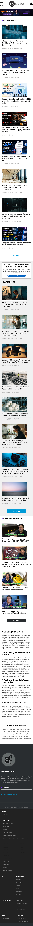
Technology (19, 876)
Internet (23, 844)
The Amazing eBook (8, 832)
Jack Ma (5, 853)
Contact (5, 814)
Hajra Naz (5, 77)
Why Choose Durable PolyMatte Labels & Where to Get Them (15, 415)
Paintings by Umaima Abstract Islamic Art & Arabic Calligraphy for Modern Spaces (16, 564)
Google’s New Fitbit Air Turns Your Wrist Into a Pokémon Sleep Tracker (15, 72)
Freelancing (6, 820)
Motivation (6, 844)
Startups (19, 900)
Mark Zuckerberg (8, 859)
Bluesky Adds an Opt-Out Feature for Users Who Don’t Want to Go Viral (16, 158)
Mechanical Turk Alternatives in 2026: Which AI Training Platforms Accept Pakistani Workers (15, 471)
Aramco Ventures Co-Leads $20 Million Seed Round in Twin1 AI (15, 499)
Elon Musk (6, 850)
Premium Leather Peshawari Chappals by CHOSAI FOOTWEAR (15, 540)
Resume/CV (6, 829)
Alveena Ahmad (7, 192)
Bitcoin (23, 850)
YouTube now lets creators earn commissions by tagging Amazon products (16, 130)
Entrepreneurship (23, 918)
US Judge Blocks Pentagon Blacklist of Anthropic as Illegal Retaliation (14, 43)
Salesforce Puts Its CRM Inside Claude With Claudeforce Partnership (14, 187)
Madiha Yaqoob (7, 48)
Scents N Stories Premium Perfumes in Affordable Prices (14, 612)
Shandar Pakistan (23, 921)
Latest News (6, 900)
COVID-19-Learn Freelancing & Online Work (15, 838)
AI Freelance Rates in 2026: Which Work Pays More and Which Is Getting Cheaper (15, 333)
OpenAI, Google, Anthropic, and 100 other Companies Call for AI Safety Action (16, 101)
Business (20, 915)
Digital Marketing (8, 823)
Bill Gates (5, 847)
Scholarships (21, 909)
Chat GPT (19, 883)
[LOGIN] (31, 4)
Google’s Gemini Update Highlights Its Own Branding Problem (16, 244)
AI (2, 876)
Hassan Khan (6, 221)
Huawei (18, 894)
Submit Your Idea (22, 903)
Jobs (18, 906)
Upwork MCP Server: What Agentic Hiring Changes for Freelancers (16, 361)
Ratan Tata (6, 862)
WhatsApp (24, 847)
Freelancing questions (9, 835)
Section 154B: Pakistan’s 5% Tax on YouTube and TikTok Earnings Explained (16, 304)
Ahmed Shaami (7, 365)
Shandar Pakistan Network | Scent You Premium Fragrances (16, 589)
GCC (3, 915)
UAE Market (6, 826)
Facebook (24, 853)
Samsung (19, 891)
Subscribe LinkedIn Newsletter (16, 276)
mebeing (5, 392)
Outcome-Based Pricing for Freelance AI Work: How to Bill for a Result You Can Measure (16, 442)
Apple (17, 888)
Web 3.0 (18, 879)
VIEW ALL (16, 256)
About (4, 811)
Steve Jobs (6, 865)
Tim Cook (5, 868)
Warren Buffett (7, 871)
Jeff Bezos (6, 856)
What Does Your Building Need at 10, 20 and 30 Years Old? (15, 388)
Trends (18, 885)
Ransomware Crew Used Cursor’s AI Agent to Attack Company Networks (16, 216)
